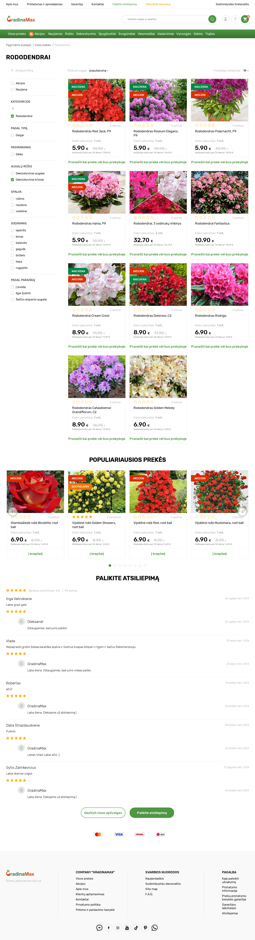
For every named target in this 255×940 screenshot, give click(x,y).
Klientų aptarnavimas (90, 894)
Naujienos (55, 34)
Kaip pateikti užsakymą (230, 880)
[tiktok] (136, 928)
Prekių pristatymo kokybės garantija (234, 897)
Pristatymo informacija (229, 888)
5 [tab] (130, 565)
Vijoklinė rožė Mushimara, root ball (219, 523)
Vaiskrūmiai (165, 34)
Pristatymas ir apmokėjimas (44, 4)
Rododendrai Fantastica (212, 223)
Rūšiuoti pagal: (77, 70)
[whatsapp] (155, 928)
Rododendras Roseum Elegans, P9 (156, 133)
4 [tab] (125, 565)
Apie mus (12, 4)
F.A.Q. (149, 894)
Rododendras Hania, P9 (89, 223)
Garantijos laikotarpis (229, 906)
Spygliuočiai (107, 34)
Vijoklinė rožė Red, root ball (153, 523)
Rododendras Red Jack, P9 (91, 131)
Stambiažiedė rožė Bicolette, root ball (34, 524)
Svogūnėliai (126, 34)
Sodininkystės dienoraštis (163, 883)
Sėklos (198, 34)
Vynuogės (183, 34)
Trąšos (210, 34)
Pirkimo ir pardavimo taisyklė (95, 910)
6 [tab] (135, 565)
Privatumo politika (88, 904)
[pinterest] (145, 928)
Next (242, 511)
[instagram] (118, 928)
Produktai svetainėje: (227, 70)
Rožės (69, 34)
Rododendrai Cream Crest (90, 316)
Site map (151, 889)
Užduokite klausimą (158, 4)
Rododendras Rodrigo (210, 316)
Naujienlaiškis (154, 878)
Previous (12, 511)
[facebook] (109, 928)
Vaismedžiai (146, 34)
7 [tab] (140, 565)
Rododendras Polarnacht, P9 (215, 131)
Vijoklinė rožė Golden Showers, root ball (94, 524)
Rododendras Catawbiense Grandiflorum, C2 (91, 409)
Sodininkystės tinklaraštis (232, 4)
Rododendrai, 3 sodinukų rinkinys (157, 223)
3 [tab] (120, 565)
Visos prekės (17, 34)
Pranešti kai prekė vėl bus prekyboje (96, 162)
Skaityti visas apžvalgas (103, 813)
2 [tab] (115, 565)
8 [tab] (145, 565)
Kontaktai (98, 4)
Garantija (77, 4)
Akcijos (40, 34)
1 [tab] (110, 565)
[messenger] (99, 928)
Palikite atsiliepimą (125, 4)
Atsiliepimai (230, 913)
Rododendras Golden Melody (154, 408)
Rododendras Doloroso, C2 (153, 316)
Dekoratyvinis (86, 34)
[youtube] (127, 928)
